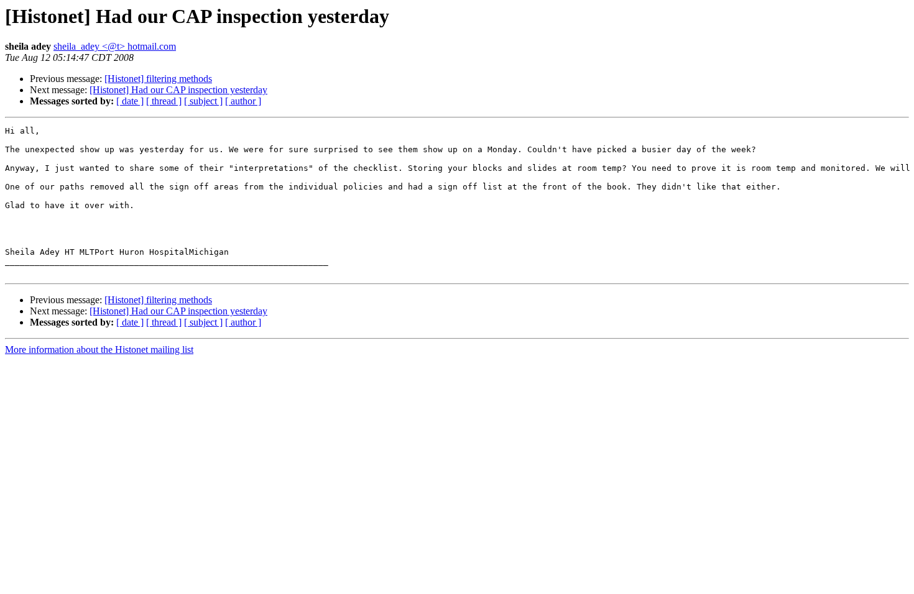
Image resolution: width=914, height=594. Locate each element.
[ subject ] (203, 101)
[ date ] (130, 101)
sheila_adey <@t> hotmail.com (114, 46)
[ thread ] (164, 101)
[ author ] (243, 101)
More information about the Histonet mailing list (99, 349)
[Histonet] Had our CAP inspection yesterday (178, 90)
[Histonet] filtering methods (158, 78)
